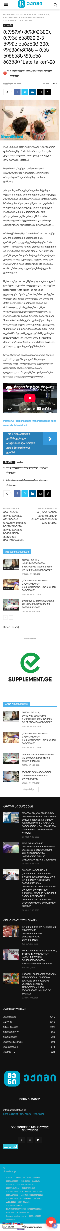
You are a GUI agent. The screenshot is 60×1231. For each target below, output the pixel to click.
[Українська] (22, 1223)
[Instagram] (30, 1140)
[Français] (13, 1223)
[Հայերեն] (4, 1223)
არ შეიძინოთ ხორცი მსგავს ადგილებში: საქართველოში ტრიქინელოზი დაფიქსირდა (39, 933)
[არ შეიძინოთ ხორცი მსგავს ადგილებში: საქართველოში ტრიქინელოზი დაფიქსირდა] (11, 931)
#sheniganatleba (41, 421)
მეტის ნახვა (29, 789)
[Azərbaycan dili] (7, 1223)
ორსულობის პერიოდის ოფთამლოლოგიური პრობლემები (37, 775)
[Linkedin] (32, 92)
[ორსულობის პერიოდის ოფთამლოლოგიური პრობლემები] (11, 776)
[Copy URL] (47, 92)
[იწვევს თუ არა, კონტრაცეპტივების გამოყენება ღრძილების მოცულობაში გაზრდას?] (11, 564)
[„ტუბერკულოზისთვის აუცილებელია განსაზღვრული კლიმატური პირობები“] (11, 584)
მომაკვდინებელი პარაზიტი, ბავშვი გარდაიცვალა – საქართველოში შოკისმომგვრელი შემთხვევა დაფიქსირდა (39, 957)
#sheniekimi (20, 425)
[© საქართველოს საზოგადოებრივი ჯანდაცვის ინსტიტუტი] (5, 73)
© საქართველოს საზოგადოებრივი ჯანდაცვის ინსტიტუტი (31, 73)
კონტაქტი (38, 1113)
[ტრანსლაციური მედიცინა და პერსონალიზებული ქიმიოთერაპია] (11, 605)
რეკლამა (25, 1113)
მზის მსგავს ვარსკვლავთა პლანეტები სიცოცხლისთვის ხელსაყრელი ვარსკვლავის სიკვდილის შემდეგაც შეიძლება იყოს (14, 526)
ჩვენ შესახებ (10, 1113)
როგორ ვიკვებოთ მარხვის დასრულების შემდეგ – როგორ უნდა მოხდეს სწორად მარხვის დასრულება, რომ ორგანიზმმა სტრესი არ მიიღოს (39, 984)
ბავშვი (20, 462)
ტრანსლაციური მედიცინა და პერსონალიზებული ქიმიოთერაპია (38, 604)
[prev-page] (5, 617)
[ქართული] (16, 1223)
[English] (10, 1223)
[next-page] (11, 617)
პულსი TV (21, 14)
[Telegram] (38, 1140)
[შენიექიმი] (51, 1222)
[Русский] (19, 1223)
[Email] (40, 92)
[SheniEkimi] (30, 1079)
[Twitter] (25, 92)
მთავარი (8, 14)
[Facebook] (17, 92)
